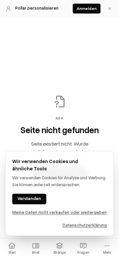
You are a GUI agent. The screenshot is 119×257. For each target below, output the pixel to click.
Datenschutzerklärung (84, 225)
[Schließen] (109, 8)
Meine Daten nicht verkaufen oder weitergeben (59, 212)
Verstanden (29, 199)
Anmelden (87, 8)
